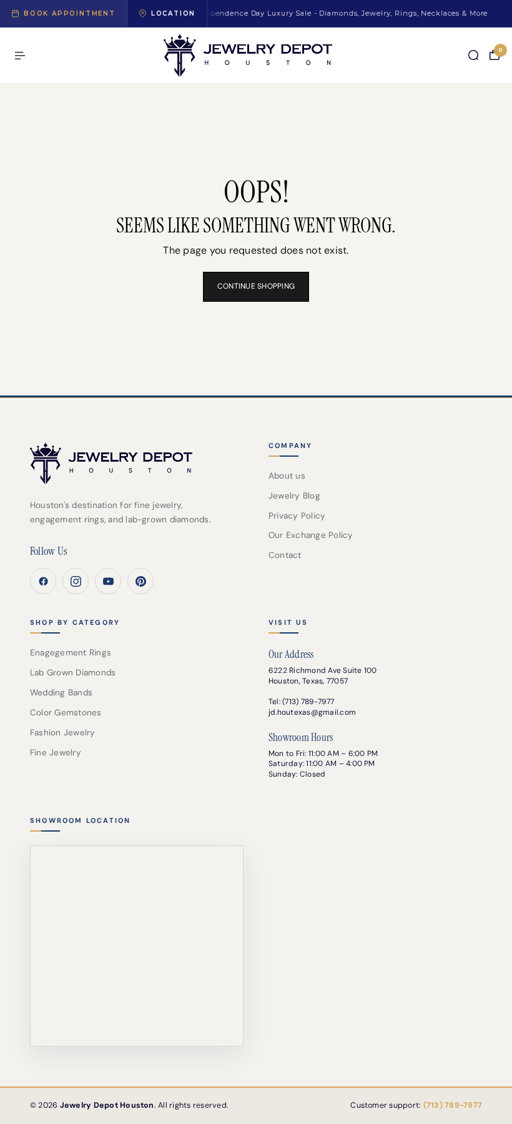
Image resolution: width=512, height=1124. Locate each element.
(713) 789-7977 (308, 702)
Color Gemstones (66, 712)
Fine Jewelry (55, 752)
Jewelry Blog (294, 495)
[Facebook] (43, 581)
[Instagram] (75, 581)
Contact (285, 555)
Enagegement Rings (70, 652)
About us (286, 475)
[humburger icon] (20, 56)
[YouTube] (108, 581)
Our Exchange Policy (310, 535)
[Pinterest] (140, 581)
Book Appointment (70, 13)
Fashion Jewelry (63, 732)
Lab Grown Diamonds (73, 672)
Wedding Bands (61, 692)
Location (173, 13)
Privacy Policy (296, 515)
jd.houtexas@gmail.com (312, 712)
